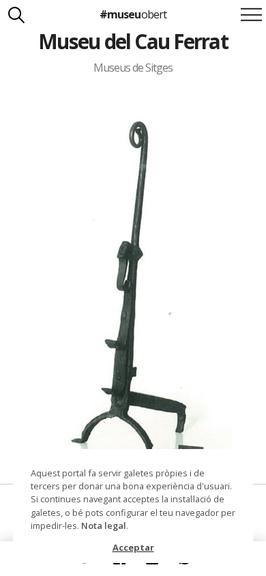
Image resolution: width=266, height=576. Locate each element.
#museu (133, 14)
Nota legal (103, 525)
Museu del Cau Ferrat (133, 41)
